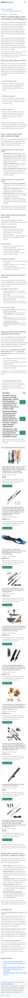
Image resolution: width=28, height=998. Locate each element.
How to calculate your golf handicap (14, 967)
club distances (10, 896)
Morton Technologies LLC (7, 984)
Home (3, 9)
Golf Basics (9, 9)
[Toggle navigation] (25, 2)
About (2, 995)
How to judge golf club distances (13, 961)
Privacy (7, 995)
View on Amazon (22, 402)
